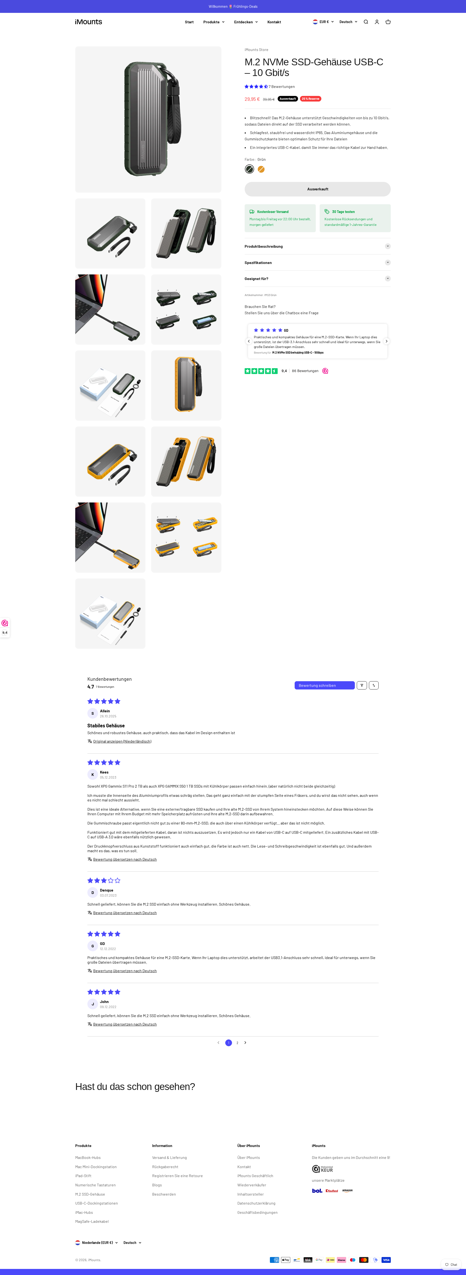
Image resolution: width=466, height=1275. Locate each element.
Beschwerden (164, 1194)
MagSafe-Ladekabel (92, 1221)
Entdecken (243, 21)
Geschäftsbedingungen (257, 1212)
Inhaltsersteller (250, 1194)
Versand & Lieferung (169, 1157)
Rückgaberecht (165, 1166)
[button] (257, 86)
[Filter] (362, 685)
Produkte (211, 21)
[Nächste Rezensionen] (386, 341)
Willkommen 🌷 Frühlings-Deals (233, 6)
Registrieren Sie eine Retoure (177, 1175)
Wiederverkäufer (251, 1184)
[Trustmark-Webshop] (351, 1168)
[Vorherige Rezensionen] (249, 341)
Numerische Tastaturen (95, 1184)
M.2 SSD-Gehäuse (90, 1194)
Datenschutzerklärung (256, 1203)
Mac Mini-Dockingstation (96, 1166)
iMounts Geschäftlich (255, 1175)
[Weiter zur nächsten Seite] (246, 1042)
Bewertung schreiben (317, 685)
